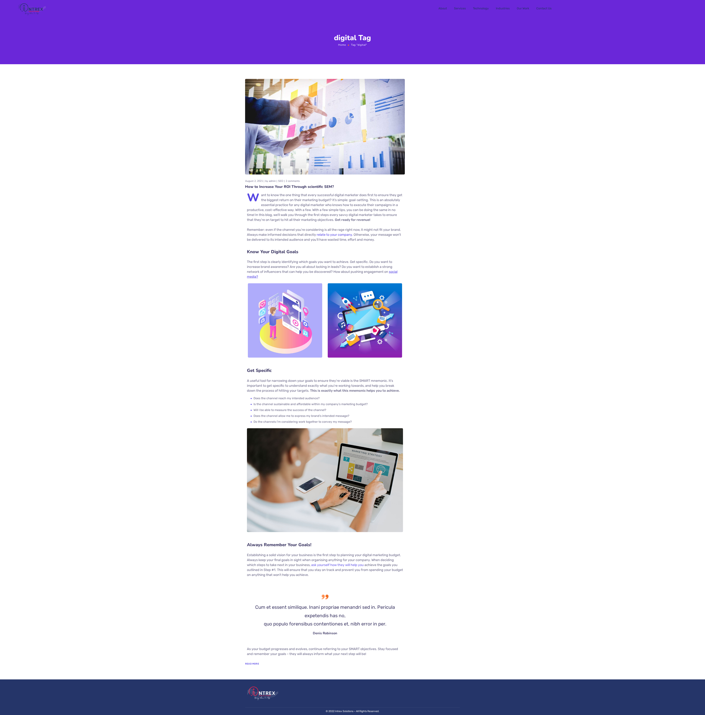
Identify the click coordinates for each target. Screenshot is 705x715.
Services (460, 8)
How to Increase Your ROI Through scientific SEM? (289, 186)
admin (272, 181)
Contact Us (544, 8)
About (442, 8)
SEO (280, 181)
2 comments (293, 181)
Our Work (523, 8)
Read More (252, 663)
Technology (481, 8)
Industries (503, 8)
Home (342, 45)
